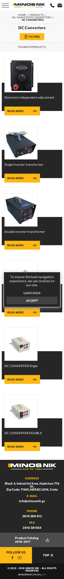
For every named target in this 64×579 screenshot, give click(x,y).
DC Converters (33, 20)
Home (22, 15)
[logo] (29, 5)
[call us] (52, 5)
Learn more (32, 292)
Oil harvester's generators (31, 17)
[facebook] (12, 558)
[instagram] (19, 558)
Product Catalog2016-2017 (26, 539)
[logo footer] (32, 466)
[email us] (59, 5)
